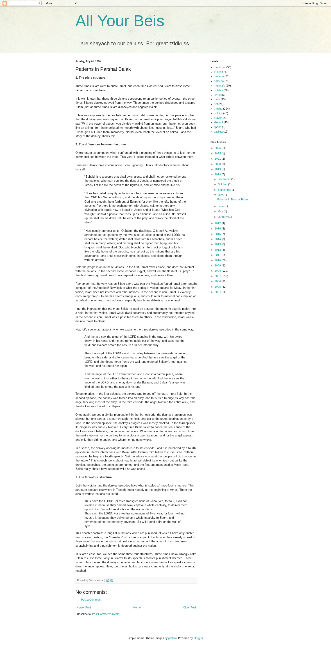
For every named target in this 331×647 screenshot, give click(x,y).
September (225, 189)
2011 (218, 255)
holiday (218, 90)
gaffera (172, 638)
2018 (218, 174)
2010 (218, 260)
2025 (218, 153)
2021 (218, 158)
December (224, 179)
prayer (218, 117)
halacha (219, 81)
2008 (218, 270)
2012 (218, 249)
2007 (218, 276)
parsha (218, 108)
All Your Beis (119, 21)
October (223, 184)
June (221, 206)
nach (217, 99)
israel (217, 94)
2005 (218, 286)
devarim (219, 76)
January (223, 216)
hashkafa (219, 85)
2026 (218, 148)
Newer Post (84, 607)
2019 (218, 169)
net (216, 104)
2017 (218, 223)
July (220, 195)
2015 (218, 234)
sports (217, 127)
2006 (218, 281)
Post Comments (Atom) (106, 614)
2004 (218, 292)
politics (218, 113)
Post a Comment (91, 599)
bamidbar (220, 67)
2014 (218, 239)
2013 (218, 244)
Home (137, 607)
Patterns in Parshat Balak (232, 199)
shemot (218, 122)
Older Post (189, 607)
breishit (218, 71)
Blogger (198, 638)
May (221, 211)
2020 (218, 164)
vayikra (218, 131)
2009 (218, 265)
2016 (218, 228)
